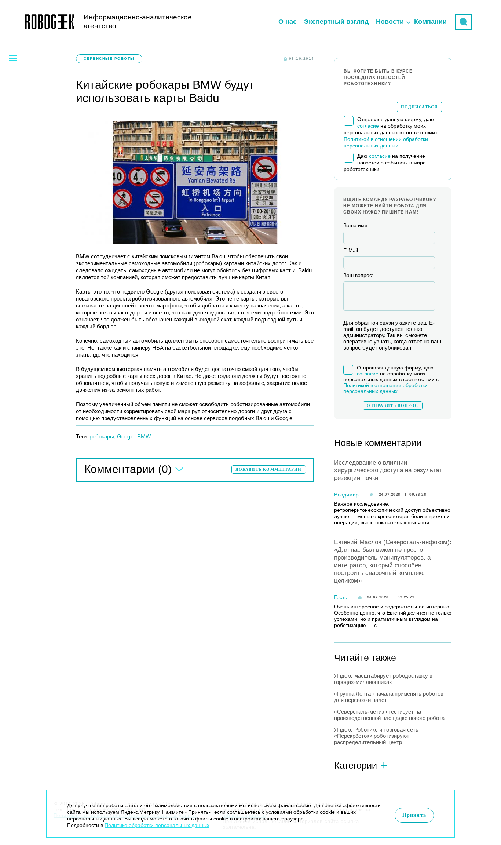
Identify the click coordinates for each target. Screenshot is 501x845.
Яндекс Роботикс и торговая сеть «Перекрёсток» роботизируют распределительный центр (376, 735)
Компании (430, 21)
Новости (390, 21)
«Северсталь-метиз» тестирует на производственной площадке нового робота (389, 715)
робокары (101, 436)
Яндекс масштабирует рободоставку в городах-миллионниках (383, 679)
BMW (144, 436)
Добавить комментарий (268, 469)
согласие (368, 126)
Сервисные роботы (109, 59)
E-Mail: (351, 250)
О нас (287, 21)
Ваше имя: (356, 225)
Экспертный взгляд (336, 21)
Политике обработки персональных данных (157, 825)
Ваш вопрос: (358, 275)
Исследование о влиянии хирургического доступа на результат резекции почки (388, 470)
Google (125, 436)
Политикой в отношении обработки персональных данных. (385, 388)
